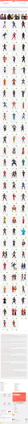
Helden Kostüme (2, 388)
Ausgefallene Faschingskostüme (17, 390)
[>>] (27, 331)
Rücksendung (15, 408)
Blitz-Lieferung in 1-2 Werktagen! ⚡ (14, 0)
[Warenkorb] (24, 3)
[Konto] (22, 3)
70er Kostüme (1, 390)
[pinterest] (15, 419)
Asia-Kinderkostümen (12, 373)
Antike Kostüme (16, 388)
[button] (1, 423)
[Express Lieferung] (9, 403)
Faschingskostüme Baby (16, 383)
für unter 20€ (24, 351)
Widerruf (15, 409)
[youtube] (14, 419)
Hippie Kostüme (2, 387)
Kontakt (15, 405)
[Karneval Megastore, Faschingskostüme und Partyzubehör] (6, 3)
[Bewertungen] (4, 403)
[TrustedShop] (14, 1)
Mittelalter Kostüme (2, 389)
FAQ (14, 406)
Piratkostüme (15, 385)
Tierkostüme (1, 385)
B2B (14, 410)
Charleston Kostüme (16, 387)
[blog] (16, 419)
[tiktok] (13, 419)
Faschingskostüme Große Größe (3, 383)
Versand (15, 407)
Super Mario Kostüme (16, 389)
